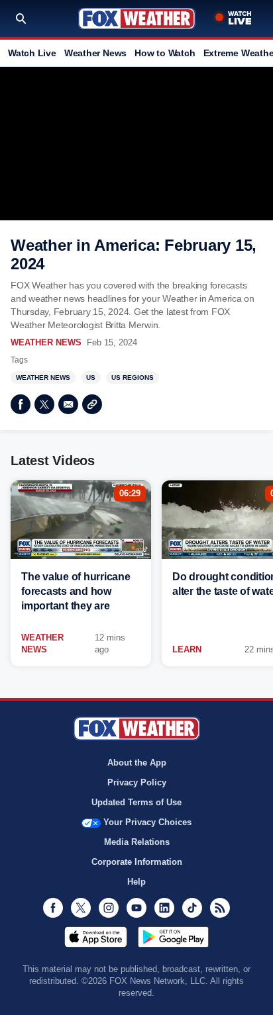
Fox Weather (136, 18)
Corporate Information (136, 862)
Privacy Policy (136, 782)
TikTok (192, 908)
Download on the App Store (95, 937)
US (90, 377)
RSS (220, 908)
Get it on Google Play (173, 937)
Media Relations (137, 842)
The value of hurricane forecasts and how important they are (76, 591)
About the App (136, 763)
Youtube (136, 908)
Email (68, 404)
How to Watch (165, 53)
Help (136, 882)
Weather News (95, 53)
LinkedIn (164, 908)
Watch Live (32, 53)
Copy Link (92, 404)
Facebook (20, 404)
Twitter (44, 404)
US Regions (132, 377)
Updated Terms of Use (136, 802)
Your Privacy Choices (147, 822)
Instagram (109, 908)
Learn (186, 649)
